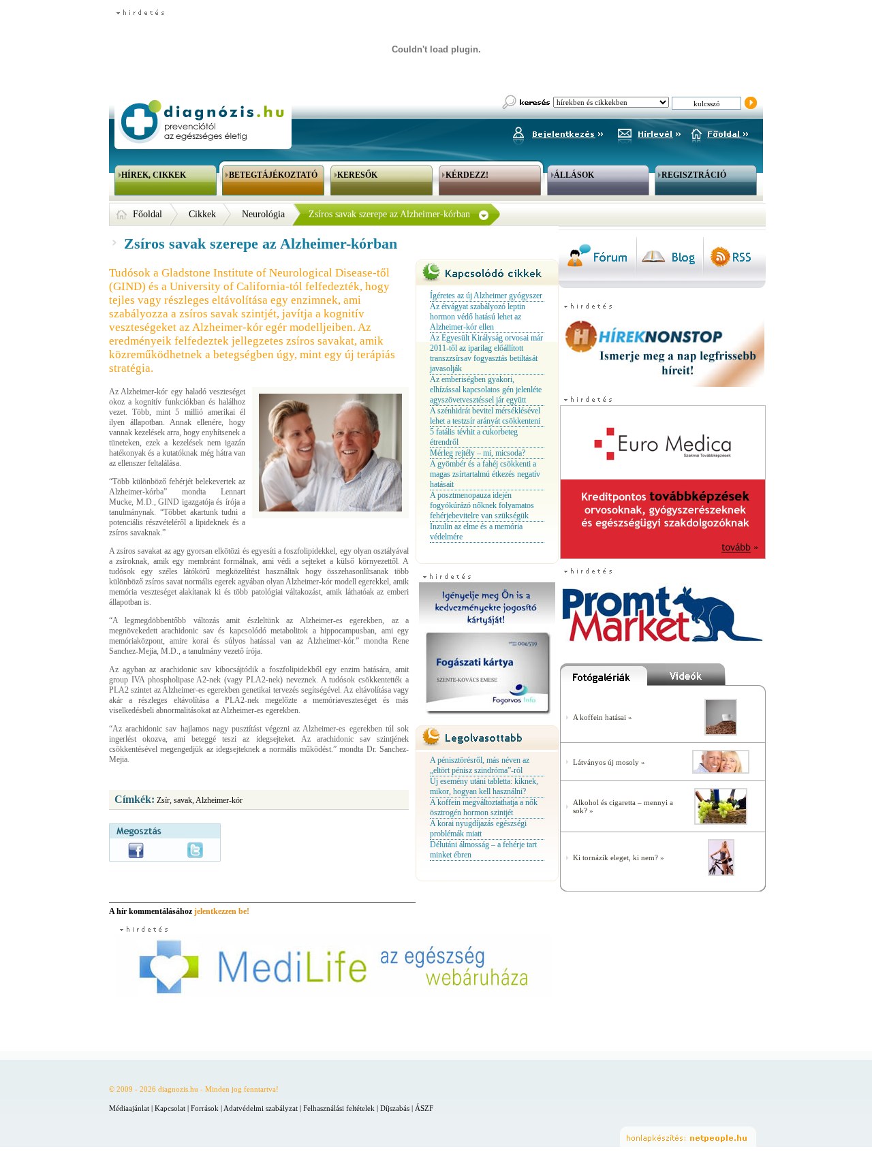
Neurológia (263, 214)
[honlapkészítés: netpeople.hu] (688, 1136)
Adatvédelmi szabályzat (260, 1108)
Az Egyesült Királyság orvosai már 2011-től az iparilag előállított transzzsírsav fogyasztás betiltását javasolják (486, 353)
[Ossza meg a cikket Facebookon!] (136, 850)
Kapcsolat (170, 1108)
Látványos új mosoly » (609, 762)
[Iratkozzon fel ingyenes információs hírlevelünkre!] (649, 132)
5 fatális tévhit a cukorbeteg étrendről (474, 437)
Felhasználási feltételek (339, 1108)
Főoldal (147, 214)
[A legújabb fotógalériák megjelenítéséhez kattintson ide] (603, 677)
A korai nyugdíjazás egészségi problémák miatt (478, 828)
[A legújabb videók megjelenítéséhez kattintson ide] (706, 677)
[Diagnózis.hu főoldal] (201, 121)
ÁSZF (424, 1108)
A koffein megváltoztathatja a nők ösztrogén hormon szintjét (484, 807)
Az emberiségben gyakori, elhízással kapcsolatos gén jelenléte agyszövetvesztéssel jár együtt (486, 390)
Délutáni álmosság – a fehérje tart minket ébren (483, 850)
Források (205, 1108)
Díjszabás (394, 1108)
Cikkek (202, 214)
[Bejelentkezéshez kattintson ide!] (557, 132)
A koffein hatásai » (602, 717)
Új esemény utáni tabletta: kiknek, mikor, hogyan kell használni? (484, 786)
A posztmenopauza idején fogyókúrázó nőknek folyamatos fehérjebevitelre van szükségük (482, 505)
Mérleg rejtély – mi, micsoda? (477, 453)
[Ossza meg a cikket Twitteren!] (195, 850)
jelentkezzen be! (221, 911)
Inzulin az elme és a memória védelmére (476, 531)
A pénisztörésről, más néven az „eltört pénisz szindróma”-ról (479, 765)
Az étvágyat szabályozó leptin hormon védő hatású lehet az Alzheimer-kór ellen (477, 317)
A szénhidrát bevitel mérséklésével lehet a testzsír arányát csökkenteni (485, 416)
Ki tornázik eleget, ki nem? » (618, 857)
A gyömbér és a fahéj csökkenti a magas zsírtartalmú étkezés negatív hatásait (485, 474)
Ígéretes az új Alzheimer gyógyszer (486, 295)
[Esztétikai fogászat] (720, 771)
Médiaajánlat (129, 1108)
